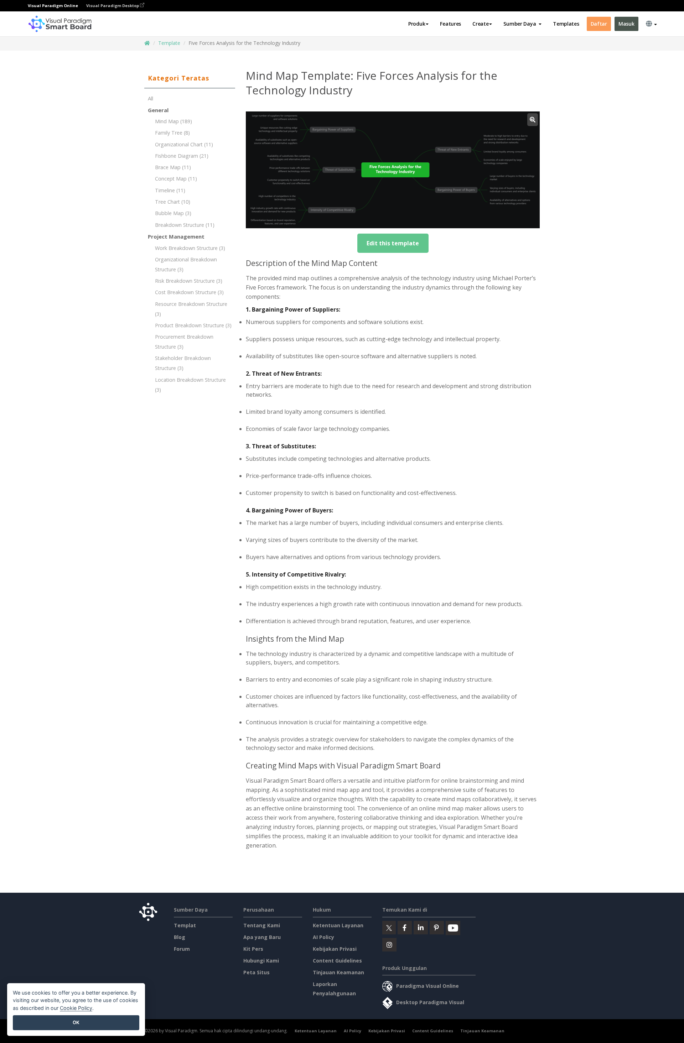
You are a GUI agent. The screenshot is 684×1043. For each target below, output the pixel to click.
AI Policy (323, 937)
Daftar (599, 23)
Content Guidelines (337, 960)
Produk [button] (416, 23)
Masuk (626, 23)
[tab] (189, 78)
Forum (182, 948)
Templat (185, 925)
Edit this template (393, 243)
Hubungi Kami (261, 960)
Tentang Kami (261, 925)
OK (76, 1022)
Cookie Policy (76, 1008)
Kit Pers (253, 948)
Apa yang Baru (262, 937)
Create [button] (480, 23)
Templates (566, 23)
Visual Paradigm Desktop (113, 5)
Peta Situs (256, 972)
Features (450, 23)
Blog (179, 937)
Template (169, 43)
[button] (522, 24)
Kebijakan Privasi (335, 948)
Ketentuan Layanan (338, 925)
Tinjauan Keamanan (338, 972)
